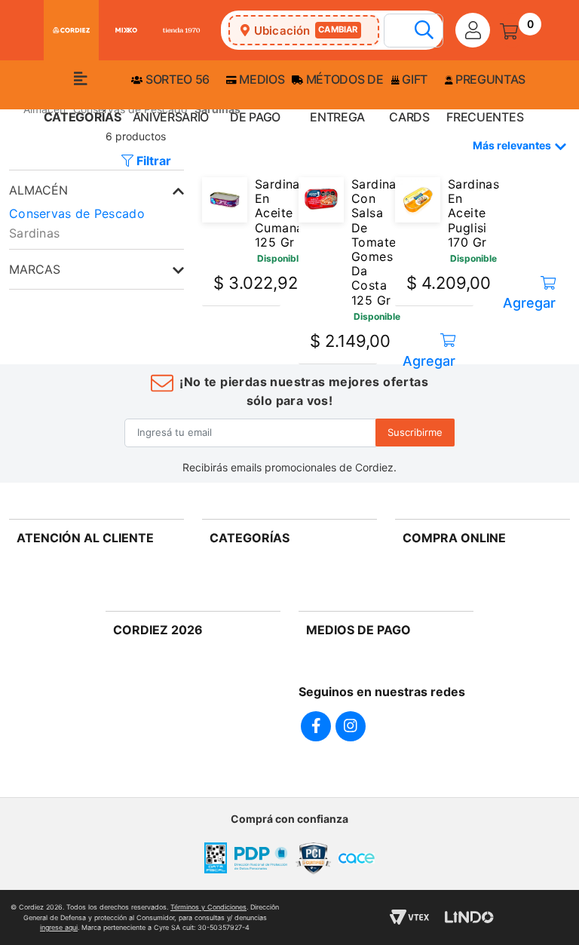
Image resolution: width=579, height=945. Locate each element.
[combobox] (422, 31)
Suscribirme (415, 432)
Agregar (429, 355)
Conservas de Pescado (77, 213)
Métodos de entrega (343, 98)
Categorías (82, 116)
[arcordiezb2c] (13, 113)
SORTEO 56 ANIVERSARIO (171, 98)
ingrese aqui (59, 927)
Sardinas (34, 233)
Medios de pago (257, 98)
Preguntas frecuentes (485, 98)
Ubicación (306, 30)
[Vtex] (409, 917)
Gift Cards (409, 98)
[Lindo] (469, 917)
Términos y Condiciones (208, 907)
